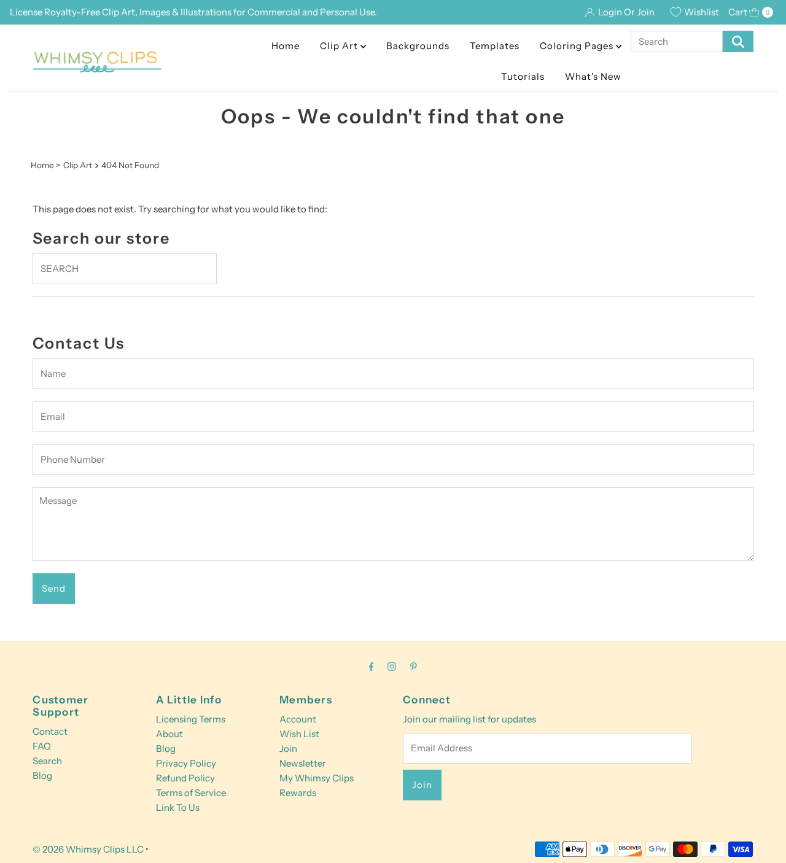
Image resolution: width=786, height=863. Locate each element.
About (169, 734)
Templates (494, 46)
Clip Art (340, 46)
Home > (45, 165)
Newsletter (302, 763)
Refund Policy (185, 778)
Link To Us (178, 807)
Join (288, 748)
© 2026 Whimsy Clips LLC (88, 849)
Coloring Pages (578, 46)
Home (285, 46)
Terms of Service (191, 793)
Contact (50, 731)
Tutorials (523, 76)
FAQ (42, 746)
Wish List (299, 734)
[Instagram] (391, 666)
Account (297, 719)
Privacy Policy (186, 763)
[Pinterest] (413, 666)
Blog (42, 775)
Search (47, 761)
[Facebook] (371, 666)
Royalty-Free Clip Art (89, 12)
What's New (593, 76)
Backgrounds (417, 46)
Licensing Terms (190, 719)
